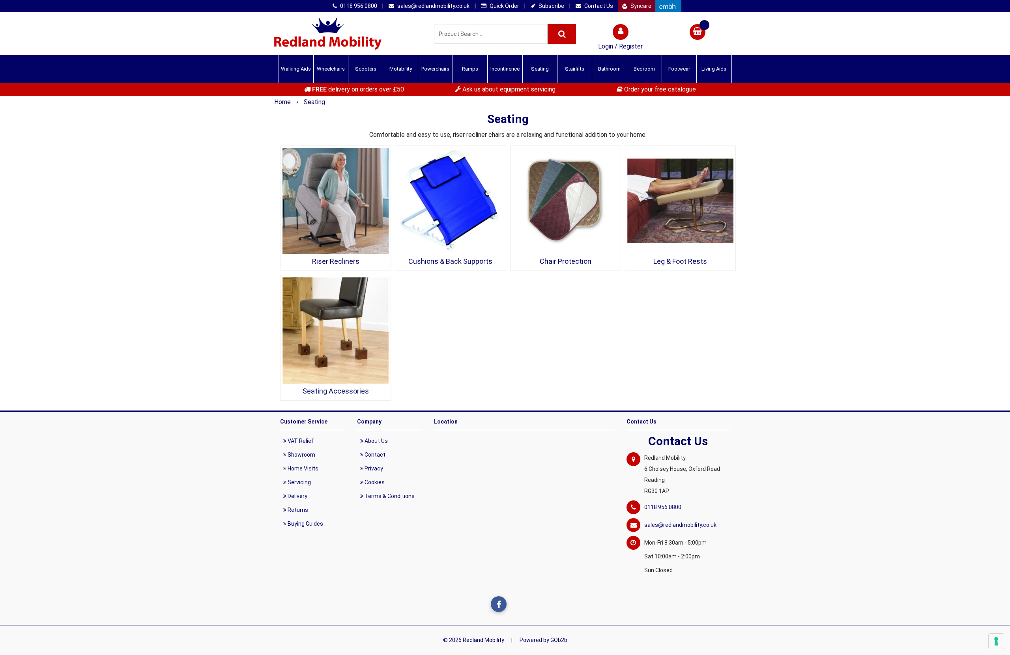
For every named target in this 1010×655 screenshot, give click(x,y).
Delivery (296, 496)
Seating (314, 102)
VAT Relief (300, 441)
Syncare (640, 6)
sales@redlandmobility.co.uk (432, 6)
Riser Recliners (335, 261)
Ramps (470, 69)
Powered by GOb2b (543, 640)
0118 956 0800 (358, 6)
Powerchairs (435, 69)
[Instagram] (515, 604)
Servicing (298, 482)
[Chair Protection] (565, 201)
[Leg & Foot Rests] (680, 201)
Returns (297, 510)
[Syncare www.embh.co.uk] (668, 6)
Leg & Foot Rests (680, 261)
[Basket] (697, 33)
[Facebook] (499, 604)
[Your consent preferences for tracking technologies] (996, 641)
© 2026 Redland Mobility (473, 640)
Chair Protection (565, 261)
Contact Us (598, 6)
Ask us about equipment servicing (508, 89)
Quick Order (503, 6)
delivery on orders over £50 (358, 89)
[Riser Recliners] (335, 201)
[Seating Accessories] (335, 330)
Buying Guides (304, 524)
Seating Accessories (336, 391)
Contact (374, 455)
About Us (375, 441)
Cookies (374, 482)
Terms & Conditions (389, 496)
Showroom (300, 455)
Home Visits (302, 468)
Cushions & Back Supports (450, 261)
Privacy (373, 468)
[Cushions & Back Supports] (450, 201)
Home (283, 102)
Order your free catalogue (659, 89)
